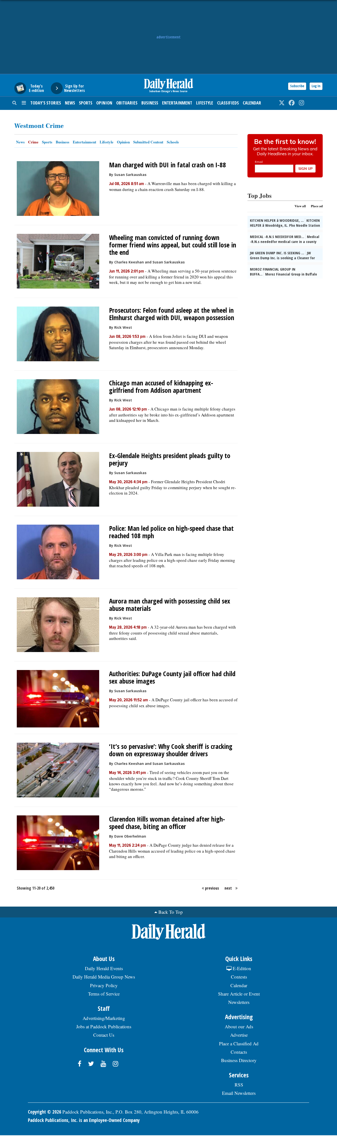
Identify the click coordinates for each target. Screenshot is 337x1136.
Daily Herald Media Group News (104, 977)
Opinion (104, 103)
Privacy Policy (104, 985)
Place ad (317, 206)
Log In (316, 86)
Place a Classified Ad (239, 1043)
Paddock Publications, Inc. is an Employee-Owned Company (84, 1120)
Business (149, 103)
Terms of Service (104, 994)
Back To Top (170, 912)
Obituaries (126, 103)
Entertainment (177, 103)
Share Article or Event (239, 994)
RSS (239, 1085)
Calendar (252, 103)
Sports (85, 103)
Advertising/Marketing (104, 1018)
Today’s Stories (45, 103)
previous (212, 888)
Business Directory (239, 1060)
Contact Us (103, 1035)
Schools (173, 142)
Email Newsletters (239, 1093)
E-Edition (241, 968)
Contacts (239, 1052)
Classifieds (228, 103)
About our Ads (239, 1026)
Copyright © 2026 (44, 1112)
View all (300, 206)
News (70, 103)
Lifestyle (204, 103)
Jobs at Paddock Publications (103, 1026)
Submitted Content (148, 142)
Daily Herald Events (104, 968)
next (228, 888)
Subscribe (297, 86)
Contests (239, 977)
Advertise (239, 1035)
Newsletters (238, 1002)
